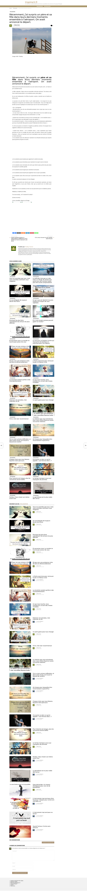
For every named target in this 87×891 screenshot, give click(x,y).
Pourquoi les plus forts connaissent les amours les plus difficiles (19, 322)
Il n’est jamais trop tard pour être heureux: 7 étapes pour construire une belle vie (43, 800)
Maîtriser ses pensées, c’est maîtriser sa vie (18, 400)
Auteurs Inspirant (14, 883)
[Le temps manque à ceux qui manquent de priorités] (43, 469)
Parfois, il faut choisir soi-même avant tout (19, 497)
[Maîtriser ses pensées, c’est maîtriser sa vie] (20, 391)
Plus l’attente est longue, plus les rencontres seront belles (19, 478)
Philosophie (40, 6)
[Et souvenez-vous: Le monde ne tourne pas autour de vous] (20, 331)
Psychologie (47, 6)
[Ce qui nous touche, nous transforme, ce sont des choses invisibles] (43, 371)
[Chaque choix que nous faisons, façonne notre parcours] (20, 450)
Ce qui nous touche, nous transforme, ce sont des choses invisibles (42, 381)
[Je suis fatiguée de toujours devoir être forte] (20, 291)
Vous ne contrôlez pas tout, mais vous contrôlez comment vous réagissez (19, 280)
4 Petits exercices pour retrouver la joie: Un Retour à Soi (43, 361)
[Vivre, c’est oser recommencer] (20, 410)
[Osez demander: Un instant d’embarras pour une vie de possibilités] (20, 790)
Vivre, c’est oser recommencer (19, 419)
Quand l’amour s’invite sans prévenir (41, 826)
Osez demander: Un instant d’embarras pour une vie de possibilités (41, 786)
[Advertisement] (31, 65)
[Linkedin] (28, 232)
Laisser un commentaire (48, 842)
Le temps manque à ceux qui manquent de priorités (42, 478)
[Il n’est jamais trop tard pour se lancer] (20, 818)
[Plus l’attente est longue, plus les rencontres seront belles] (20, 469)
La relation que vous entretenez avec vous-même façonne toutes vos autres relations (43, 420)
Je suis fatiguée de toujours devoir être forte (18, 300)
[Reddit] (23, 232)
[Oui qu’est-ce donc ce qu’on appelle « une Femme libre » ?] (43, 450)
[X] (19, 232)
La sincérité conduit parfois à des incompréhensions (19, 380)
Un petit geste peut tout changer (43, 400)
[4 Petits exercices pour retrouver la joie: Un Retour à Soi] (43, 352)
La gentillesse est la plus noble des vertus (42, 497)
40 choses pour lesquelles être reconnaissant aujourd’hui (42, 439)
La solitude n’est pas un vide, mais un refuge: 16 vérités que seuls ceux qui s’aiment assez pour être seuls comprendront (42, 280)
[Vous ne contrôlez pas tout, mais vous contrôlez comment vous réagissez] (20, 269)
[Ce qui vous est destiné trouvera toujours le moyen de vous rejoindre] (43, 291)
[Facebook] (14, 232)
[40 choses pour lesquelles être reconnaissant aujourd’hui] (43, 430)
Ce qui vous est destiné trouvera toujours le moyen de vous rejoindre (43, 301)
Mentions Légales (14, 881)
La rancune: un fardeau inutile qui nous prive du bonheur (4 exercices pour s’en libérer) (43, 342)
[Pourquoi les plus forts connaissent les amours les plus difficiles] (20, 311)
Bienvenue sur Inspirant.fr (15, 882)
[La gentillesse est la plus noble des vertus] (43, 488)
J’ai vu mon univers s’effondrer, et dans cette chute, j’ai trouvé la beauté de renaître (20, 440)
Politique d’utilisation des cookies (17, 880)
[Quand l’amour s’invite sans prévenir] (20, 832)
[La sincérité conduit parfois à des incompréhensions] (20, 371)
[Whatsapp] (36, 232)
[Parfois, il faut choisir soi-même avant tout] (20, 488)
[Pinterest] (32, 232)
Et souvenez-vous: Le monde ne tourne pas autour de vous (19, 341)
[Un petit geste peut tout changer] (43, 391)
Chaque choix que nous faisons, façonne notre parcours (19, 460)
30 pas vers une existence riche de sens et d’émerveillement (19, 361)
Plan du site (13, 885)
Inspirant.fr (31, 2)
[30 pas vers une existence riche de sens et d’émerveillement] (20, 352)
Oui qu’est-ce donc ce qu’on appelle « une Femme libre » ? (42, 460)
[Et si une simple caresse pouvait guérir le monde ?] (43, 311)
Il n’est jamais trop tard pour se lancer (43, 813)
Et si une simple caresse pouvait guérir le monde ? (43, 321)
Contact (12, 884)
